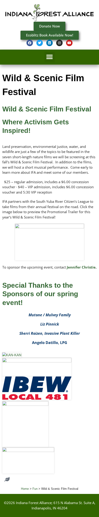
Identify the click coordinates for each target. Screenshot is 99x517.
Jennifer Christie (81, 267)
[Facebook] (29, 43)
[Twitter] (39, 43)
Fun (35, 488)
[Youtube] (69, 43)
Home (25, 488)
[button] (49, 57)
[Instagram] (59, 43)
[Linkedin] (49, 43)
